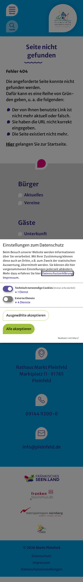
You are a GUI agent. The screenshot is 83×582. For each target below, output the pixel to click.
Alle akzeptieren (18, 329)
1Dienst (21, 292)
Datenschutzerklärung (57, 273)
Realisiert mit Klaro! (68, 338)
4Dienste (22, 302)
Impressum (11, 277)
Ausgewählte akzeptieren (26, 315)
